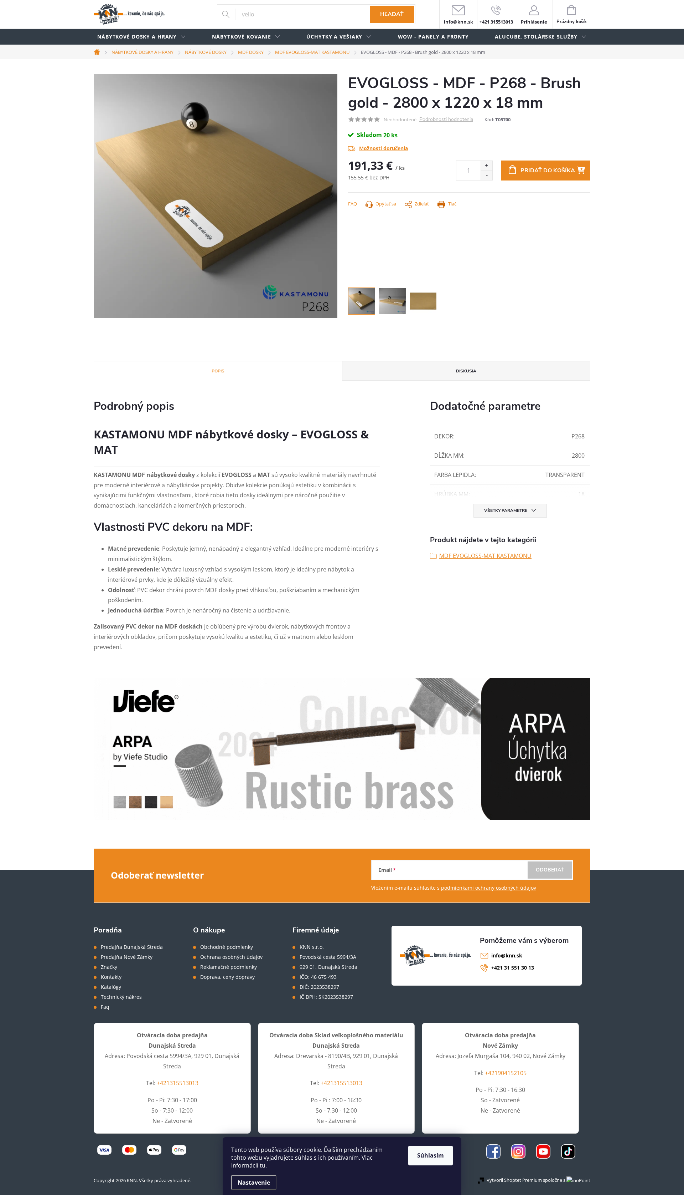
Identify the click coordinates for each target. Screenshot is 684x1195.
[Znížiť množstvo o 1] (486, 175)
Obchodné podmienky (226, 947)
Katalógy (111, 987)
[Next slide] (332, 196)
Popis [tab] (218, 371)
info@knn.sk (506, 955)
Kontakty (111, 977)
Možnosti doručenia (383, 148)
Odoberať (550, 869)
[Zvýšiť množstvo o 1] (486, 166)
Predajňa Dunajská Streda (132, 947)
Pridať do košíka (547, 170)
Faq (105, 1007)
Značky (109, 967)
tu (262, 1165)
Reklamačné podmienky (228, 967)
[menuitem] (142, 37)
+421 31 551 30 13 (512, 967)
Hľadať (392, 14)
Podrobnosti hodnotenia (446, 120)
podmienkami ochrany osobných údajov (488, 887)
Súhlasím (430, 1155)
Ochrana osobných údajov (231, 957)
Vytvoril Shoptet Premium (514, 1180)
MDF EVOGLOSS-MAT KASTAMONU (485, 556)
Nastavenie (254, 1182)
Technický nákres (121, 997)
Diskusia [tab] (466, 371)
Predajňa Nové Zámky (126, 957)
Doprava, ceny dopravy (227, 977)
